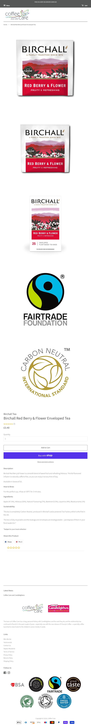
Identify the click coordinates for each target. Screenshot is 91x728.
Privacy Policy (8, 655)
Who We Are (7, 639)
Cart (85, 5)
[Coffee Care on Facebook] (5, 673)
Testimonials (8, 642)
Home (5, 25)
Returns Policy (8, 658)
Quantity (7, 434)
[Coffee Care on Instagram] (8, 673)
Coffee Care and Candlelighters (14, 595)
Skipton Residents (9, 649)
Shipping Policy (8, 661)
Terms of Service (9, 652)
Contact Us (7, 645)
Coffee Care (51, 718)
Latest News (8, 590)
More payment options (45, 462)
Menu (8, 5)
